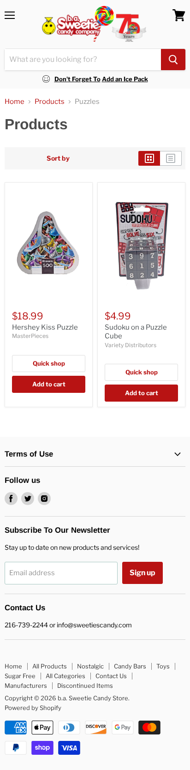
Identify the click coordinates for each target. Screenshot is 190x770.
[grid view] (149, 158)
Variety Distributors (130, 345)
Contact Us (111, 676)
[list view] (171, 158)
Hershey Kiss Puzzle (45, 327)
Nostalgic (90, 666)
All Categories (65, 676)
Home (14, 102)
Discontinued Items (85, 685)
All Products (49, 666)
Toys (163, 666)
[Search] (173, 59)
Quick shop (49, 363)
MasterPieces (30, 335)
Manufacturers (26, 685)
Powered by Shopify (33, 707)
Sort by (58, 158)
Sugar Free (20, 676)
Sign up (142, 572)
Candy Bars (130, 666)
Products (50, 102)
